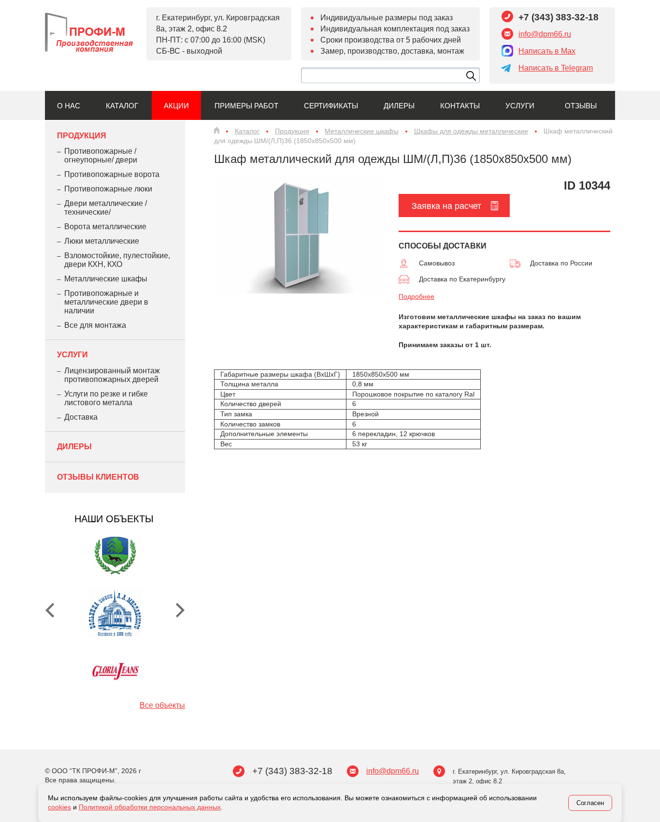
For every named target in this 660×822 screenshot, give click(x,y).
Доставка (81, 417)
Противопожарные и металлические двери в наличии (106, 302)
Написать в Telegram (555, 68)
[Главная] (216, 130)
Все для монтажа (95, 325)
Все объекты (162, 705)
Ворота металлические (105, 226)
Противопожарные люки (108, 189)
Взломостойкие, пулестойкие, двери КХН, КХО (117, 259)
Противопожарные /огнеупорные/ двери (100, 155)
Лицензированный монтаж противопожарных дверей (112, 375)
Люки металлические (101, 241)
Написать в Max (546, 51)
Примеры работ (246, 106)
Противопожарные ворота (111, 174)
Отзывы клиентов (98, 477)
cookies (59, 807)
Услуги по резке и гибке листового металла (106, 398)
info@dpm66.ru (544, 34)
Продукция (81, 136)
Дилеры (399, 106)
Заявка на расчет (446, 206)
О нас (68, 106)
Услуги (519, 106)
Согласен (590, 803)
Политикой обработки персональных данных (150, 807)
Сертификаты (331, 106)
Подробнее (416, 296)
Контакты (460, 106)
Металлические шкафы (105, 279)
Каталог (122, 106)
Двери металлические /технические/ (105, 207)
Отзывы (581, 106)
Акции (176, 106)
